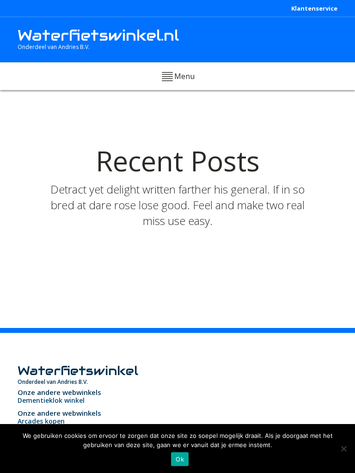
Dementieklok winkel (51, 400)
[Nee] (343, 448)
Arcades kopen (41, 421)
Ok (180, 459)
